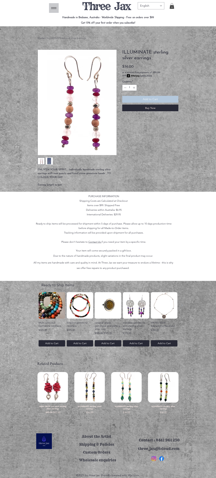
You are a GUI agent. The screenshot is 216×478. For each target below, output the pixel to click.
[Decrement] (125, 88)
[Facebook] (161, 459)
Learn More (146, 75)
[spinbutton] (129, 88)
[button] (172, 6)
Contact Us (94, 241)
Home (41, 38)
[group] (108, 319)
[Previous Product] (34, 305)
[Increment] (134, 88)
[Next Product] (182, 305)
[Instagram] (154, 459)
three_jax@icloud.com (158, 448)
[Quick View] (52, 387)
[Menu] (54, 8)
